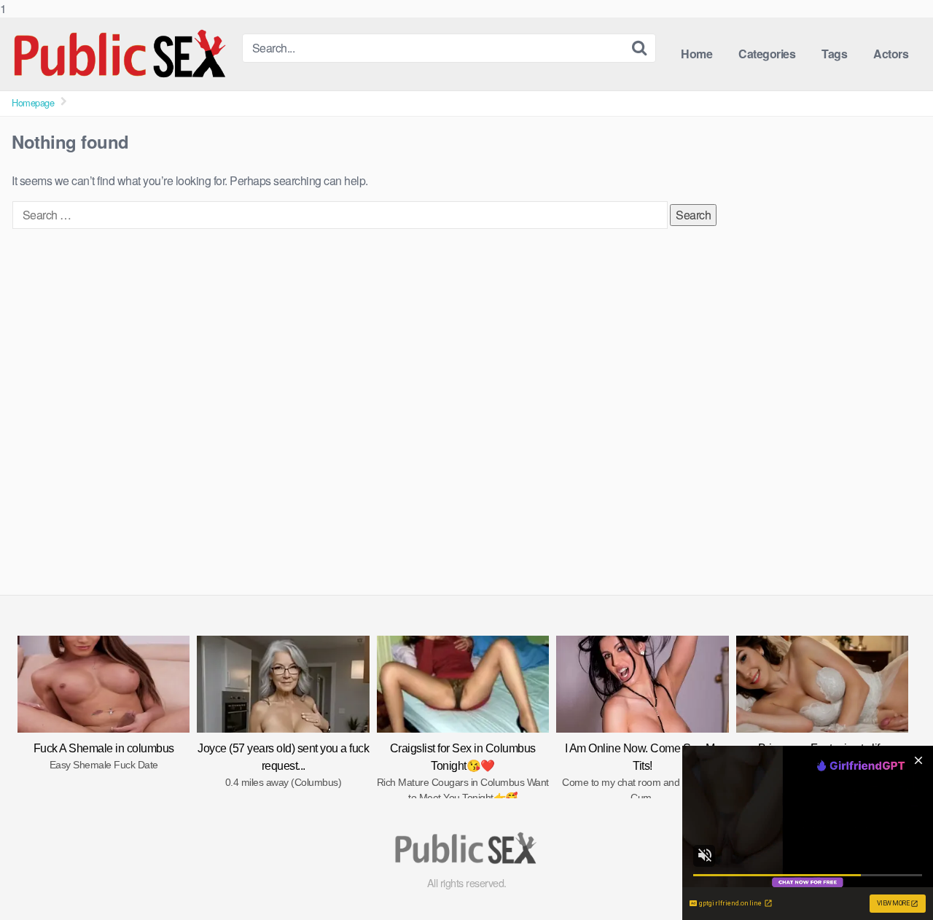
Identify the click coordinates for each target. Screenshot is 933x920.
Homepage (33, 102)
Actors (890, 53)
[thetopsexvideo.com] (121, 54)
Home (696, 53)
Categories (766, 53)
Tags (834, 53)
